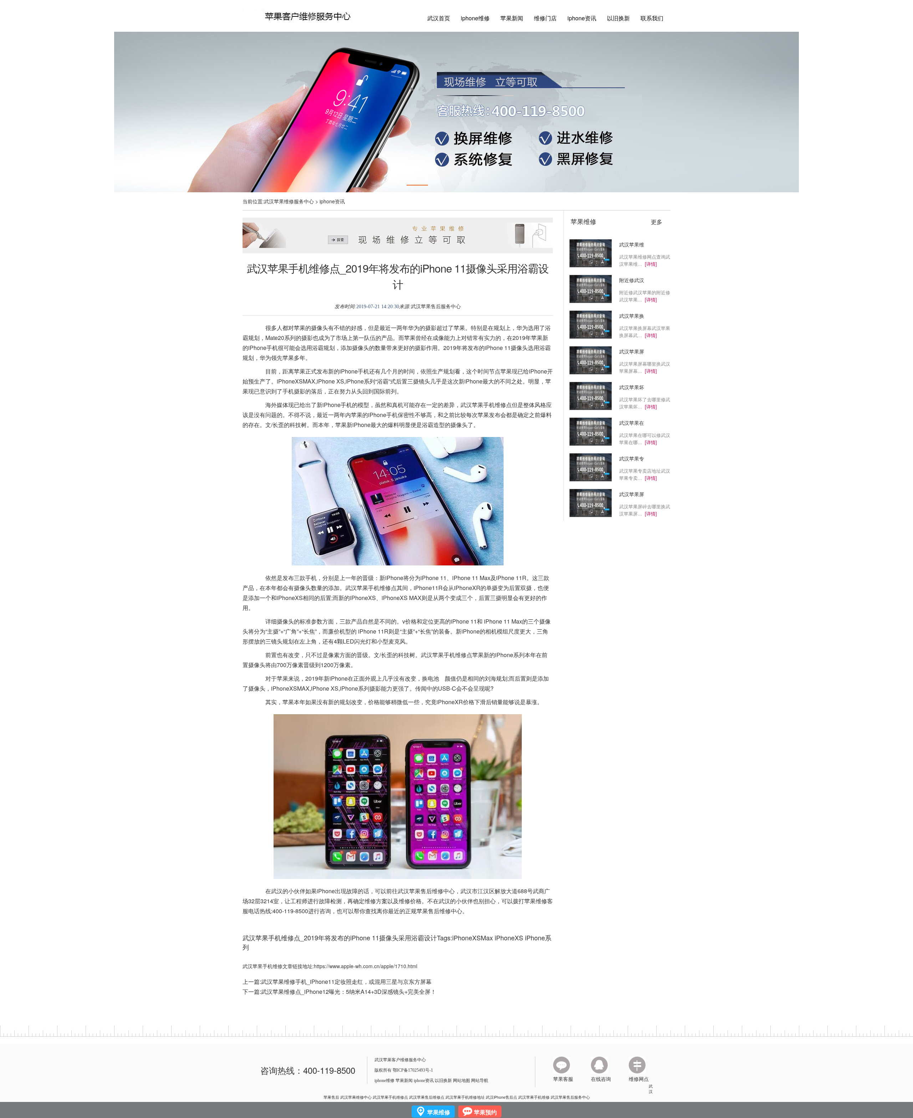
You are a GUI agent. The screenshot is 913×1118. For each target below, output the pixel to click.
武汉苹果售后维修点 (426, 1097)
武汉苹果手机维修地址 (465, 1097)
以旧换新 (618, 18)
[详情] (651, 263)
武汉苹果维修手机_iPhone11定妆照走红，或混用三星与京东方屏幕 (346, 981)
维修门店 (545, 18)
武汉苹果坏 (631, 387)
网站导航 (479, 1080)
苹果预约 (485, 1112)
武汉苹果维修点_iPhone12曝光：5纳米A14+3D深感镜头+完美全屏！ (348, 991)
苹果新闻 (511, 18)
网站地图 (461, 1080)
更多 (656, 221)
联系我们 (652, 18)
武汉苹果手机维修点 (390, 1097)
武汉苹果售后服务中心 (436, 306)
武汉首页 (438, 18)
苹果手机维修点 (492, 405)
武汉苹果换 (631, 315)
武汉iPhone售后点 (501, 1097)
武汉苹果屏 (631, 351)
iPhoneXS (509, 937)
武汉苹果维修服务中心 (289, 201)
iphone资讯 (581, 18)
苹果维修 (583, 221)
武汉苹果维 (631, 244)
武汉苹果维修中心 (356, 1097)
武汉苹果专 (631, 458)
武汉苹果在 (631, 422)
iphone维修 (475, 18)
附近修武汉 (631, 280)
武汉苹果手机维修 (534, 1097)
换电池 (430, 678)
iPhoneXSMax (472, 937)
